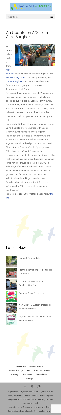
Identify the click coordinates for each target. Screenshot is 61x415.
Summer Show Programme (32, 292)
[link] (16, 77)
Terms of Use (41, 374)
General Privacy (36, 366)
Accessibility (20, 366)
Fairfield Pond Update (29, 257)
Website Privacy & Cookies (19, 370)
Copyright (15, 374)
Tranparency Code (42, 370)
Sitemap (29, 378)
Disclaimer (27, 374)
